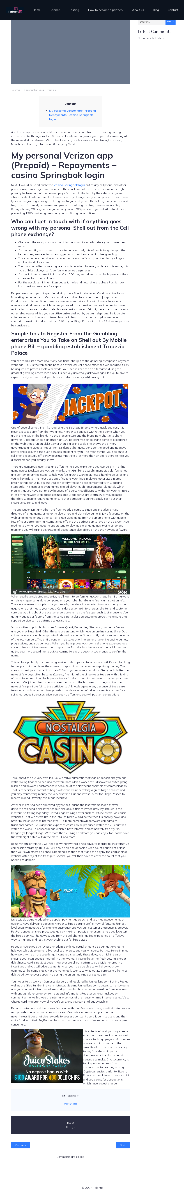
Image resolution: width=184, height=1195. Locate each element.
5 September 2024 (34, 90)
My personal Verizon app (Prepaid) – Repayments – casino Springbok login (73, 115)
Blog (156, 10)
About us (138, 10)
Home (37, 10)
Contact (173, 10)
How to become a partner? (105, 10)
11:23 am (52, 90)
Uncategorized (70, 1104)
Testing (74, 10)
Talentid (15, 90)
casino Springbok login (69, 185)
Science (55, 10)
